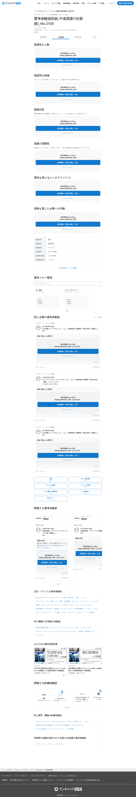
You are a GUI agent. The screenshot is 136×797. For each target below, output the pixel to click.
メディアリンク (58, 631)
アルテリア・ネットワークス (44, 631)
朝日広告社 (71, 597)
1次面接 (61, 37)
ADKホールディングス (42, 601)
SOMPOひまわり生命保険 (61, 725)
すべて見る (98, 317)
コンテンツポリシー (21, 776)
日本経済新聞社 (79, 608)
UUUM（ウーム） (47, 612)
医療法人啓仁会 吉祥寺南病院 (44, 725)
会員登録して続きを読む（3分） (68, 60)
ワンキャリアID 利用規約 (65, 780)
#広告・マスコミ (46, 673)
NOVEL (64, 612)
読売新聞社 (67, 601)
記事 (83, 3)
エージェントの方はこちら (68, 776)
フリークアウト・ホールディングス (80, 627)
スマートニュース (55, 627)
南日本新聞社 (39, 608)
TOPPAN (65, 605)
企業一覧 (17, 769)
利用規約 (5, 780)
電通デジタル (54, 601)
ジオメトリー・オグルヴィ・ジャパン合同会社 (81, 612)
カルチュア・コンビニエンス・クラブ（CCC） (85, 601)
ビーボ (95, 608)
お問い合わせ (52, 776)
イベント (46, 3)
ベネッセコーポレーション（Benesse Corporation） (51, 721)
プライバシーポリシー (71, 795)
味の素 (81, 631)
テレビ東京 (57, 612)
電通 (61, 601)
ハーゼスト (88, 608)
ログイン (112, 3)
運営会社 (60, 795)
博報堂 (38, 605)
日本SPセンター (78, 721)
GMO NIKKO (48, 608)
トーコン (83, 597)
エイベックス (39, 635)
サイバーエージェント (71, 631)
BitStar (38, 612)
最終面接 (78, 37)
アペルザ (63, 608)
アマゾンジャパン (41, 744)
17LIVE (71, 605)
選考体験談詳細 (96, 367)
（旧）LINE (59, 744)
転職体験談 (67, 3)
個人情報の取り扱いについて (20, 780)
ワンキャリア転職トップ (7, 769)
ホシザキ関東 (70, 729)
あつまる (70, 608)
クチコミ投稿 (91, 3)
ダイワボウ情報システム (43, 729)
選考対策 (76, 3)
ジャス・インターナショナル (83, 605)
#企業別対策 (37, 673)
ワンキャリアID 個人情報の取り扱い (88, 780)
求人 (39, 3)
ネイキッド (58, 605)
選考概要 (43, 37)
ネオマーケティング (47, 605)
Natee (77, 597)
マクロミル (51, 744)
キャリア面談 (56, 3)
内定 (94, 37)
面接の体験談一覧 (40, 769)
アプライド (65, 627)
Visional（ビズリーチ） (78, 725)
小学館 (64, 597)
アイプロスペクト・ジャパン (27, 769)
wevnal (86, 721)
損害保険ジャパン (90, 631)
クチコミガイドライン (38, 776)
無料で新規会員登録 (125, 3)
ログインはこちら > (68, 65)
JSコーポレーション (54, 597)
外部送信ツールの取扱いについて (43, 780)
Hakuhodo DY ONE (41, 597)
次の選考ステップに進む (68, 268)
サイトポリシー (7, 776)
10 (77, 584)
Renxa (70, 721)
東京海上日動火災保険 (42, 627)
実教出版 (56, 608)
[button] (68, 345)
